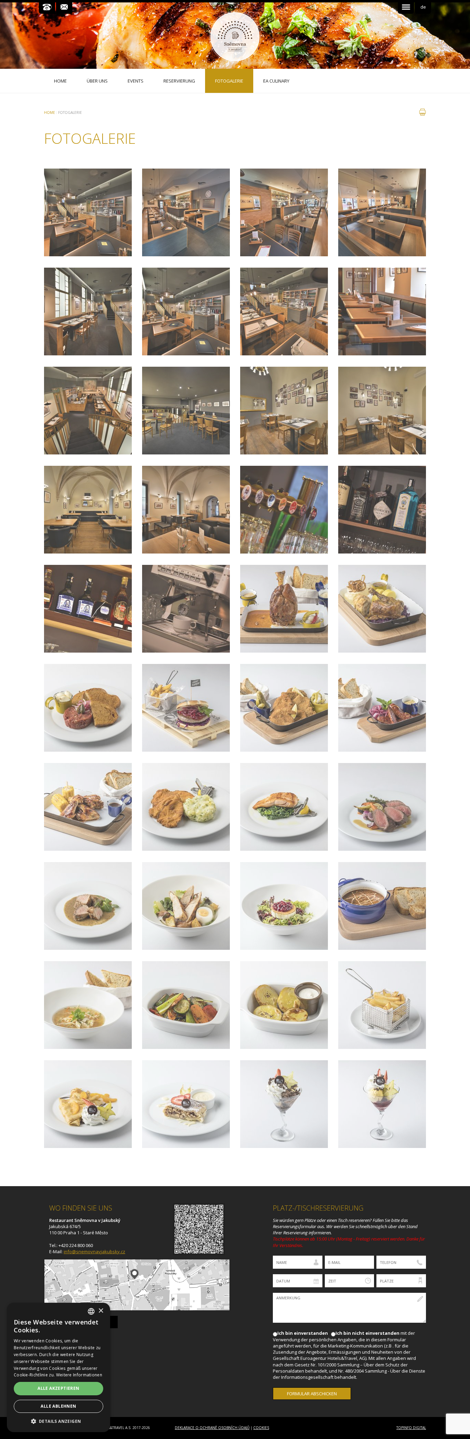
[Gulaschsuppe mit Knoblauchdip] (382, 906)
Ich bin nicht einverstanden (367, 1333)
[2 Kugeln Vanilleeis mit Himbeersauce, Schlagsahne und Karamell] (382, 1104)
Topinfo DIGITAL (411, 1427)
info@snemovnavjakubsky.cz (94, 1251)
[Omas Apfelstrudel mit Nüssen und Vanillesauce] (186, 1104)
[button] (58, 1421)
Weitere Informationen (79, 1375)
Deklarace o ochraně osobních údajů (212, 1427)
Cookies (261, 1427)
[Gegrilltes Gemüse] (186, 1005)
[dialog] (58, 1367)
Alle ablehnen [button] (58, 1406)
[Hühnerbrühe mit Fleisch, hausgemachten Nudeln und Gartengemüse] (88, 1005)
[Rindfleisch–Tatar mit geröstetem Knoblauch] (88, 708)
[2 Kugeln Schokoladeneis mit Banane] (284, 1104)
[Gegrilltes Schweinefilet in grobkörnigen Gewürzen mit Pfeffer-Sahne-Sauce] (88, 906)
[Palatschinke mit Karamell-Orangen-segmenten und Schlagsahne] (88, 1104)
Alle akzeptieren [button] (58, 1388)
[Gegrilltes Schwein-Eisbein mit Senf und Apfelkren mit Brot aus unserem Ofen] (284, 609)
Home (49, 112)
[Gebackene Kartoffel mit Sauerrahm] (284, 1005)
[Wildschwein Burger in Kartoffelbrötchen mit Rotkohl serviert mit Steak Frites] (186, 708)
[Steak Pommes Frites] (382, 1005)
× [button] (100, 1310)
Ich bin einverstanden (302, 1333)
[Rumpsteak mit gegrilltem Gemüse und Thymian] (382, 807)
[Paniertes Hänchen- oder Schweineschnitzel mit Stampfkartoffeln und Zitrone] (186, 807)
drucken (422, 112)
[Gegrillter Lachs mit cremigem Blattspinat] (284, 807)
